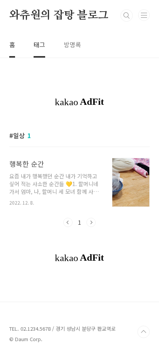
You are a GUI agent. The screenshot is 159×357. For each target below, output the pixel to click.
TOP (143, 332)
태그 (39, 44)
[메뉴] (144, 15)
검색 (126, 15)
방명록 (72, 44)
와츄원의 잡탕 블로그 (58, 15)
